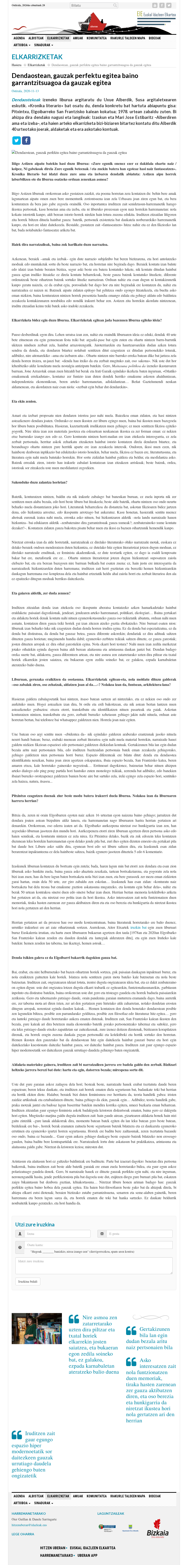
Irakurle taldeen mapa (127, 38)
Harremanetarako (56, 1555)
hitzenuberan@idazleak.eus (29, 1525)
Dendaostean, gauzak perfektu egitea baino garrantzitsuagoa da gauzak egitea (75, 79)
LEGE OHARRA (23, 1534)
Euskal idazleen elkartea (93, 1548)
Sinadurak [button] (42, 45)
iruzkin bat (138, 927)
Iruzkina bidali (27, 1281)
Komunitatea (97, 38)
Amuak (78, 38)
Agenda (19, 38)
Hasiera (16, 65)
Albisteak (36, 38)
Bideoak (155, 38)
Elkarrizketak (58, 38)
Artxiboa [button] (21, 45)
